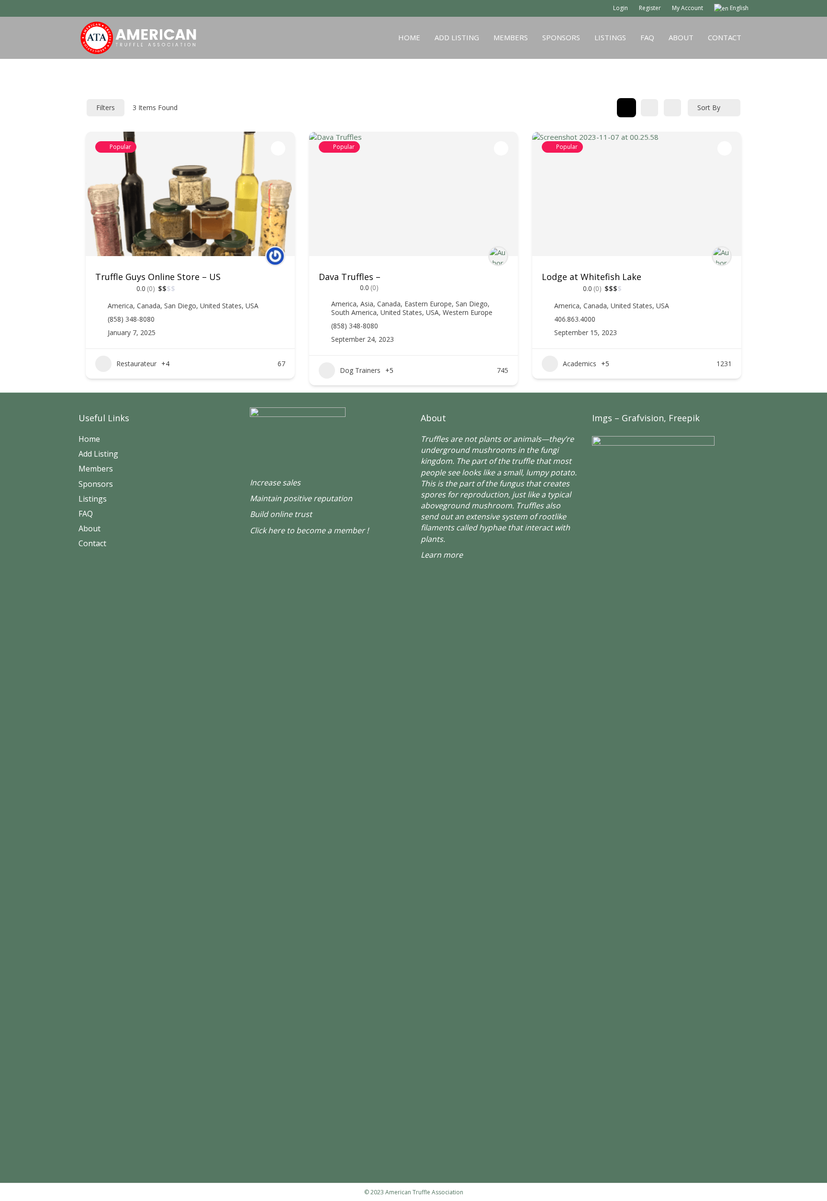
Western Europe (467, 312)
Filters (105, 107)
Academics (579, 363)
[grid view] (626, 107)
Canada (148, 305)
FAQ (647, 37)
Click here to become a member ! (309, 530)
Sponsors (561, 37)
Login (620, 8)
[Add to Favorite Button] (278, 148)
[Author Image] (275, 256)
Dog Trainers (360, 370)
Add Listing (457, 37)
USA (252, 305)
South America (354, 312)
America (120, 305)
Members (510, 37)
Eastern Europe (428, 303)
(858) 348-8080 (131, 319)
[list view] (649, 107)
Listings (610, 37)
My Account (687, 8)
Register (650, 8)
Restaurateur (136, 363)
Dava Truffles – (349, 276)
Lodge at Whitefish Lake (591, 276)
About (681, 37)
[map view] (672, 107)
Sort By (708, 107)
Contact (724, 37)
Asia (366, 303)
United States (221, 305)
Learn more (442, 555)
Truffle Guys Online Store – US (158, 276)
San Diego (180, 305)
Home (409, 37)
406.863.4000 (574, 319)
